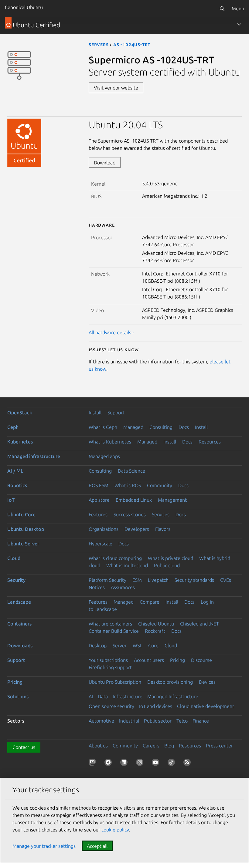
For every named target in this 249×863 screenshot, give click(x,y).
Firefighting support (110, 667)
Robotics (17, 485)
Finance (201, 720)
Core (153, 645)
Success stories (130, 514)
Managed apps (104, 456)
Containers (19, 623)
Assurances (123, 587)
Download (104, 162)
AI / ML (15, 471)
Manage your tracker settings (44, 846)
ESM (137, 580)
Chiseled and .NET (199, 623)
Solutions (18, 696)
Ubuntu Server (23, 543)
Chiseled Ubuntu (156, 623)
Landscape (19, 602)
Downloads (19, 645)
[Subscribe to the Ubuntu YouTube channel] (157, 763)
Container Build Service (114, 631)
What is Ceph (103, 427)
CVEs (225, 580)
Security (16, 580)
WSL (137, 645)
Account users (149, 660)
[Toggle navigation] (239, 24)
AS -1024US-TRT (131, 44)
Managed (133, 427)
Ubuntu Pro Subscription (115, 682)
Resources (210, 441)
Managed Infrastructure (172, 696)
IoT (11, 500)
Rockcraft (155, 631)
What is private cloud (170, 558)
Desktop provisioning (170, 682)
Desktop (98, 645)
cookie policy (115, 829)
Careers (151, 745)
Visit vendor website (116, 87)
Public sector (158, 720)
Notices (97, 587)
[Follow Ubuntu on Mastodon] (93, 763)
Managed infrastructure (33, 456)
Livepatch (158, 580)
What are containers (110, 623)
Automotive (101, 720)
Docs (184, 427)
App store (99, 500)
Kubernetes (20, 441)
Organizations (103, 529)
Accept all (97, 846)
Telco (182, 720)
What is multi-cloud (127, 565)
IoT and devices (155, 706)
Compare (149, 602)
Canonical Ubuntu (24, 7)
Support (115, 412)
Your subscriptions (108, 660)
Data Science (131, 471)
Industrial (129, 720)
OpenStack (19, 412)
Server (120, 645)
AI (91, 696)
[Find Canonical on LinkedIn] (125, 763)
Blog (169, 745)
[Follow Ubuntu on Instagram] (141, 763)
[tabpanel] (165, 227)
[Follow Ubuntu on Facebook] (109, 763)
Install (95, 412)
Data (103, 696)
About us (98, 745)
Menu (238, 8)
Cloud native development (205, 706)
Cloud (13, 558)
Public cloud (167, 565)
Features (98, 514)
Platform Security (107, 580)
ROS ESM (98, 485)
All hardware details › (111, 332)
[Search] (222, 8)
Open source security (111, 706)
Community (159, 485)
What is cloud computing (115, 558)
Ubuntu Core (21, 514)
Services (160, 514)
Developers (136, 529)
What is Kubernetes (110, 441)
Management (172, 500)
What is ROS (127, 485)
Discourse (201, 660)
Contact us (23, 747)
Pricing (177, 660)
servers (99, 44)
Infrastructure (127, 696)
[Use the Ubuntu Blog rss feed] (188, 763)
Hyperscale (100, 543)
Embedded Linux (134, 500)
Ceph (13, 427)
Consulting (160, 427)
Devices (207, 682)
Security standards (194, 580)
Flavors (162, 529)
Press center (219, 745)
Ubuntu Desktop (25, 529)
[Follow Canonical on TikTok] (172, 763)
